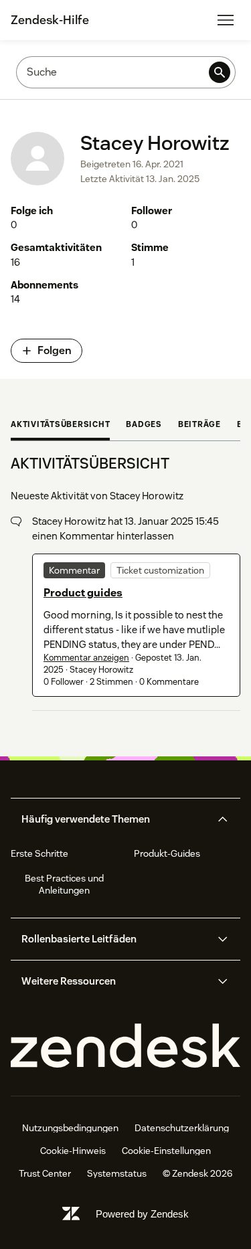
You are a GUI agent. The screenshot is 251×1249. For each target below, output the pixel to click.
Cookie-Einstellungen (166, 1150)
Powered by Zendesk (142, 1214)
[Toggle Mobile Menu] (225, 20)
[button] (114, 819)
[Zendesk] (125, 1046)
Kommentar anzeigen (86, 657)
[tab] (60, 425)
